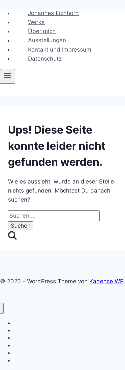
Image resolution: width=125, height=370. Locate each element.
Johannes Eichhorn (53, 13)
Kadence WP (106, 281)
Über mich (42, 31)
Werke (36, 22)
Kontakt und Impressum (59, 49)
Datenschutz (45, 58)
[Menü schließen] (2, 308)
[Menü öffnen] (7, 76)
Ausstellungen (47, 40)
